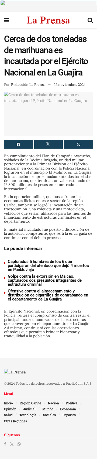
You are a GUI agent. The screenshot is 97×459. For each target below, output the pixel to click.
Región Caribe (30, 403)
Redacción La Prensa (28, 84)
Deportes (69, 415)
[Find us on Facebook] (5, 444)
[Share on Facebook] (18, 144)
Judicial (29, 409)
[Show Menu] (6, 20)
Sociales (49, 415)
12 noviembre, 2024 (70, 84)
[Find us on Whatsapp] (19, 444)
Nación (53, 403)
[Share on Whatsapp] (78, 144)
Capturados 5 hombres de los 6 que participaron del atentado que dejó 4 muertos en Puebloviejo (48, 265)
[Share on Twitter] (48, 144)
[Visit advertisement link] (48, 6)
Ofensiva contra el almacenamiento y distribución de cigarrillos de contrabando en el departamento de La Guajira (48, 295)
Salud (8, 415)
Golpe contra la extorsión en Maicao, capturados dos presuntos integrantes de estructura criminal (45, 280)
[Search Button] (90, 20)
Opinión (10, 409)
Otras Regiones (15, 421)
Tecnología (27, 415)
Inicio (8, 403)
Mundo (47, 409)
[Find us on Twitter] (12, 444)
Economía (68, 409)
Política (72, 403)
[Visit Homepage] (48, 20)
